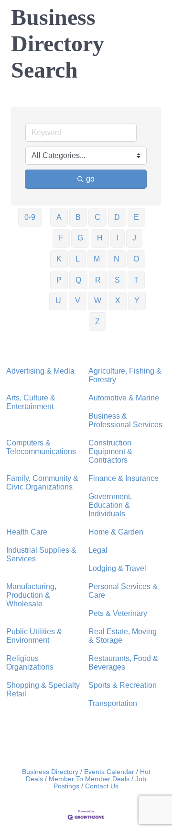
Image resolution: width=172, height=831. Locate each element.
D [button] (117, 217)
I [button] (117, 238)
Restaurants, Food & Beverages (123, 662)
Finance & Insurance (123, 478)
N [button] (116, 259)
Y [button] (137, 300)
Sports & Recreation (122, 685)
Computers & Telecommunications (41, 447)
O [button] (136, 259)
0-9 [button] (29, 217)
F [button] (61, 238)
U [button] (58, 300)
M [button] (97, 259)
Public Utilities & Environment (34, 635)
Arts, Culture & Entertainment (30, 402)
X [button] (117, 300)
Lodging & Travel (117, 568)
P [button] (59, 280)
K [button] (59, 259)
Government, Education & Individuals (110, 505)
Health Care (26, 532)
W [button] (97, 300)
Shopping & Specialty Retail (43, 689)
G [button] (80, 238)
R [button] (98, 280)
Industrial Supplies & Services (41, 554)
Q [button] (78, 280)
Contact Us (101, 786)
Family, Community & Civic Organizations (42, 482)
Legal (98, 550)
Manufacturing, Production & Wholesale (31, 595)
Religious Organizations (30, 662)
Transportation (112, 703)
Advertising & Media (40, 371)
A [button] (59, 217)
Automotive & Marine (123, 398)
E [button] (136, 217)
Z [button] (97, 322)
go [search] (90, 179)
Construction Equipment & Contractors (110, 451)
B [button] (78, 217)
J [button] (134, 238)
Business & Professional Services (125, 420)
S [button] (117, 280)
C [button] (97, 217)
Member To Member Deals (89, 779)
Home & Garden (115, 532)
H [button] (100, 238)
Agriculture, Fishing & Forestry (124, 375)
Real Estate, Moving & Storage (122, 635)
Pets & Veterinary (117, 613)
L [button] (77, 259)
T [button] (136, 280)
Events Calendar (109, 771)
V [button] (77, 300)
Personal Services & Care (123, 590)
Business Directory (50, 771)
